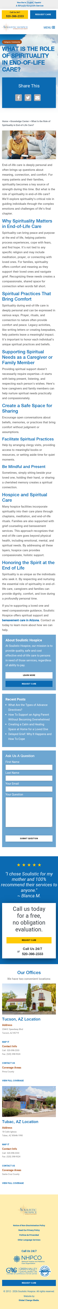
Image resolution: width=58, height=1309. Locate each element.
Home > (6, 121)
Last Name (12, 772)
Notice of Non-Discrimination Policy (29, 1225)
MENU (48, 27)
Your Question (14, 794)
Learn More (29, 675)
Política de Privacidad (29, 1235)
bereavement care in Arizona (20, 620)
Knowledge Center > (20, 121)
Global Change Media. (29, 1300)
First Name (12, 762)
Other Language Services (29, 1239)
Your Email (12, 783)
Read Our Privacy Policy (29, 1230)
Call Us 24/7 (29, 1251)
